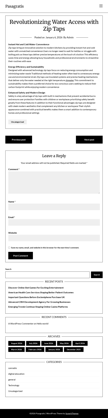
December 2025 (74, 349)
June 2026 (48, 343)
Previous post (19, 139)
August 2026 (16, 343)
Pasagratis (14, 6)
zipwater (70, 80)
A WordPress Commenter (20, 323)
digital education (16, 373)
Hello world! (43, 323)
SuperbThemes (72, 413)
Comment (13, 169)
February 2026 (35, 349)
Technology (13, 385)
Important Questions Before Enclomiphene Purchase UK (36, 297)
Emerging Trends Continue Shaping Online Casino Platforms (38, 306)
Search (8, 269)
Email (11, 217)
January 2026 (54, 349)
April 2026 (80, 343)
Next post (89, 139)
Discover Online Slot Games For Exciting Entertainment (36, 287)
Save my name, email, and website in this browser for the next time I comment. (45, 247)
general (11, 379)
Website (12, 232)
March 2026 (16, 349)
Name (11, 201)
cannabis (12, 368)
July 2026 (33, 343)
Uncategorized (17, 122)
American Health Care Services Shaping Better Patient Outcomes (41, 292)
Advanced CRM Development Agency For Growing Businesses (39, 302)
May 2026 (64, 343)
